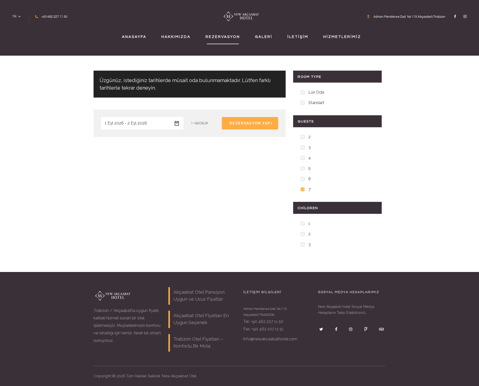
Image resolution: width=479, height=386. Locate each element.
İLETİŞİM (297, 37)
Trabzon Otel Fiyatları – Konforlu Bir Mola (198, 342)
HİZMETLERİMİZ (342, 37)
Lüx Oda (316, 92)
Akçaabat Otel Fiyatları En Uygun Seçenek (201, 319)
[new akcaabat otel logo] (241, 16)
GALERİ (263, 37)
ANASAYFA (134, 37)
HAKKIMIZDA (176, 37)
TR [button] (14, 16)
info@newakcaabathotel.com (270, 339)
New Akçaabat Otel (179, 376)
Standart (316, 102)
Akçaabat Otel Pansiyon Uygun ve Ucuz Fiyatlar (199, 295)
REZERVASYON (223, 37)
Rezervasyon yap (250, 123)
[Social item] (455, 16)
